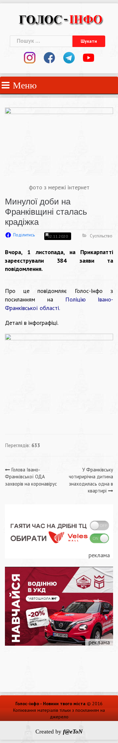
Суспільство (101, 236)
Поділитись (24, 235)
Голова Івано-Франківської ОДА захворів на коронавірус (31, 477)
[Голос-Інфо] (60, 18)
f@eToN (73, 731)
